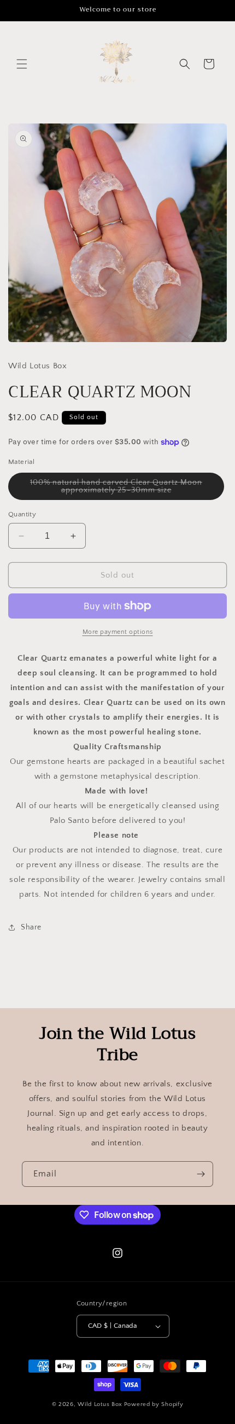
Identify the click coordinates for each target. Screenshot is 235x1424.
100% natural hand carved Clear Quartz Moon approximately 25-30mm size (122, 489)
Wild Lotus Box (100, 1404)
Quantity (22, 514)
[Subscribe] (201, 1174)
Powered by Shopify (154, 1404)
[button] (22, 64)
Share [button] (31, 927)
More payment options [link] (118, 631)
